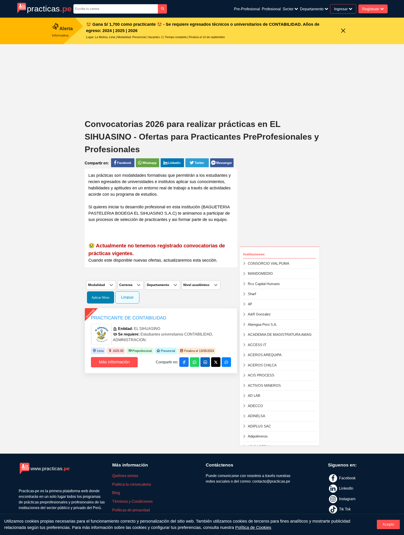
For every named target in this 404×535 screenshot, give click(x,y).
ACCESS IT (257, 345)
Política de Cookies (253, 527)
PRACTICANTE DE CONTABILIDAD (128, 317)
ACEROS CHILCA (262, 365)
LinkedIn (345, 488)
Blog (116, 493)
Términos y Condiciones (132, 501)
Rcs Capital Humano (264, 284)
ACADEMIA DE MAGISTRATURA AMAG (280, 334)
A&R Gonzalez (259, 314)
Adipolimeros (258, 436)
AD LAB (254, 396)
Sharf (252, 294)
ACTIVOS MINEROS (264, 385)
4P (250, 304)
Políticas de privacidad (131, 510)
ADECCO (255, 406)
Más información (114, 362)
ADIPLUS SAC (259, 426)
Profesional (271, 9)
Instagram (346, 499)
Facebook (347, 478)
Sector (288, 9)
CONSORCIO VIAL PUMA (268, 263)
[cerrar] (343, 31)
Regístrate (371, 9)
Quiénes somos (125, 476)
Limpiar (127, 297)
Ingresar (341, 9)
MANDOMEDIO (260, 273)
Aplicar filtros (100, 297)
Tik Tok (344, 509)
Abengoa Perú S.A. (262, 324)
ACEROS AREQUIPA (264, 355)
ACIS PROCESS (261, 375)
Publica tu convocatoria (131, 484)
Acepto (388, 524)
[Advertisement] (202, 78)
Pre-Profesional (247, 9)
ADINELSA (256, 416)
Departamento (312, 9)
